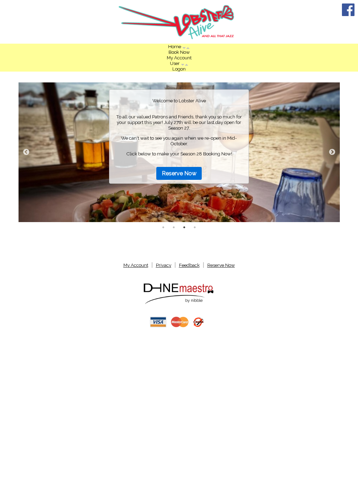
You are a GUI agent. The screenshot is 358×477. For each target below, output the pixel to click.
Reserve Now (179, 173)
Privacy (163, 265)
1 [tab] (163, 227)
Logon (179, 69)
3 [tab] (184, 227)
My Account (179, 57)
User (175, 63)
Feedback (189, 265)
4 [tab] (194, 227)
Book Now (179, 52)
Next (332, 152)
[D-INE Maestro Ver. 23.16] (179, 303)
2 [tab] (173, 227)
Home (175, 46)
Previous (26, 152)
